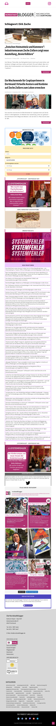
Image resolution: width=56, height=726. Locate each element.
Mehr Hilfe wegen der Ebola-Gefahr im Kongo (27, 430)
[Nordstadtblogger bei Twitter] (26, 718)
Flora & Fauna (42, 689)
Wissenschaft (25, 707)
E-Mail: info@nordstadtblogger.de (15, 633)
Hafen (47, 691)
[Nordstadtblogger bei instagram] (38, 718)
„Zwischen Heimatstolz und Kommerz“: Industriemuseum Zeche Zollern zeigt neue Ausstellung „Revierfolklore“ (27, 50)
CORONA (17, 687)
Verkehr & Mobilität (22, 705)
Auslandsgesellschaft (22, 685)
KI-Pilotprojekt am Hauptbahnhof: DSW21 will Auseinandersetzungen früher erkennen (21, 279)
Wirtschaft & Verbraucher (12, 707)
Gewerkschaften (38, 691)
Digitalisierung (33, 687)
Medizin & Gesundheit (11, 697)
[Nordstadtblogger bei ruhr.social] (30, 718)
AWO (33, 685)
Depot (24, 687)
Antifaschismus (10, 685)
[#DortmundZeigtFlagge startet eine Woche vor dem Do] (39, 513)
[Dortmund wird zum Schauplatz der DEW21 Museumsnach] (16, 543)
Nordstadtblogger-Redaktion (13, 282)
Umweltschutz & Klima (29, 703)
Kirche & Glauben (10, 695)
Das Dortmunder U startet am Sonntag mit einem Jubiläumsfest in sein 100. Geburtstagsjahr (26, 424)
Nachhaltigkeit (31, 697)
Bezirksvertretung (42, 685)
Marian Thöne (26, 58)
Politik (40, 697)
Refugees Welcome (11, 701)
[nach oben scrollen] (53, 723)
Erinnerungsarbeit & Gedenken (28, 689)
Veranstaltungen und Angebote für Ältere (29, 339)
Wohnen (34, 707)
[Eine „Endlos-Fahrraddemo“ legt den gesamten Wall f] (16, 513)
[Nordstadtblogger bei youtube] (34, 718)
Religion (21, 701)
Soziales (30, 701)
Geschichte (27, 691)
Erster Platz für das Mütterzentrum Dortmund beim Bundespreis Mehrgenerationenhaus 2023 (25, 304)
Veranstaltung (10, 705)
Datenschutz (10, 654)
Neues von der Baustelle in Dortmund (31, 347)
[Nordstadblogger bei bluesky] (18, 718)
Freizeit (9, 691)
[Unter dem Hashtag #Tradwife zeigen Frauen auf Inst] (39, 574)
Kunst (32, 695)
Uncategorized (41, 703)
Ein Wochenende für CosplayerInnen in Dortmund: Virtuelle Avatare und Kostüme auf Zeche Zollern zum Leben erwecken (26, 84)
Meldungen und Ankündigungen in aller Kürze (36, 270)
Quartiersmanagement (20, 699)
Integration (9, 693)
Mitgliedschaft (10, 650)
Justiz (28, 693)
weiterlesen (46, 72)
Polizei (9, 699)
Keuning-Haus (37, 693)
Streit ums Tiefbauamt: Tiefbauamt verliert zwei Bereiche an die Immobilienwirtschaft (25, 329)
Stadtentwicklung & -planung (13, 703)
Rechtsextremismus (39, 699)
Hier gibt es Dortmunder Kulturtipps (36, 294)
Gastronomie (18, 691)
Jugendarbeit (20, 693)
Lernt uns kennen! (11, 645)
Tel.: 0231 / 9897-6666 (12, 627)
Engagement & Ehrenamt (12, 689)
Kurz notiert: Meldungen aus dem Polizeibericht (18, 276)
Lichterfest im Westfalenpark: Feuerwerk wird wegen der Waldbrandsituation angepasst (26, 377)
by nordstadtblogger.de (27, 723)
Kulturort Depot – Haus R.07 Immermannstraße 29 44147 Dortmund (14, 621)
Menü (28, 3)
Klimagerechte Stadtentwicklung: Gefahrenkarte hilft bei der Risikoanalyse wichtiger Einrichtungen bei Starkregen (26, 319)
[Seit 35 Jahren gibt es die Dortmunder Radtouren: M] (16, 574)
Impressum (9, 652)
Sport (37, 701)
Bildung (9, 687)
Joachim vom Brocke (29, 92)
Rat (29, 699)
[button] (28, 138)
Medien (39, 695)
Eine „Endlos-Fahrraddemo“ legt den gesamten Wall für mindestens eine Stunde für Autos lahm (26, 352)
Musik (22, 697)
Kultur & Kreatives (23, 695)
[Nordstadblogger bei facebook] (22, 718)
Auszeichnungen (11, 647)
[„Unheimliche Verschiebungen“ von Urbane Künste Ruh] (39, 543)
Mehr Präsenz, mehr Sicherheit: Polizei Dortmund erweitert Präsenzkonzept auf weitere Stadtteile (25, 409)
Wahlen (32, 705)
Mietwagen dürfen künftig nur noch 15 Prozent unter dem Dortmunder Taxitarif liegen (25, 383)
